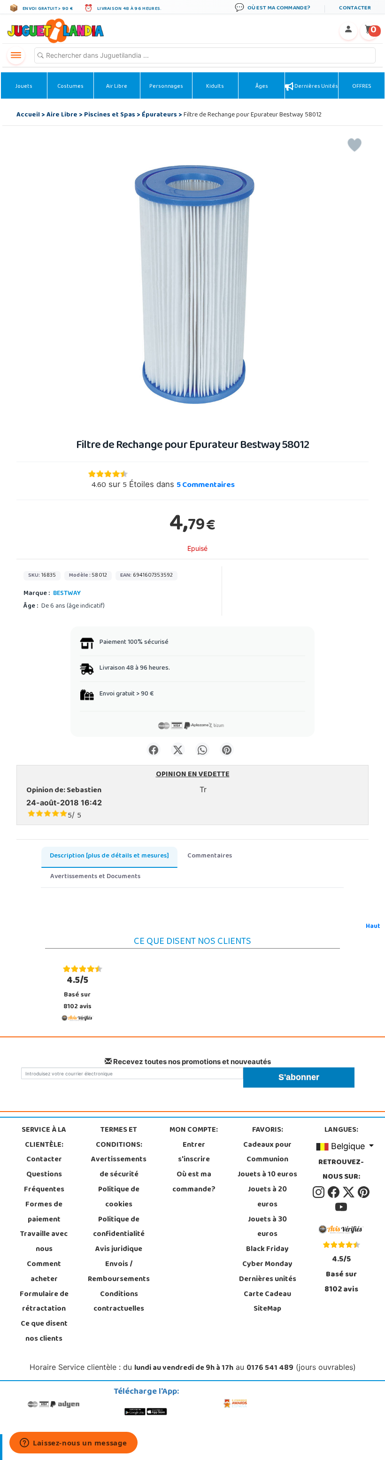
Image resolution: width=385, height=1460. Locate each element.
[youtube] (341, 1207)
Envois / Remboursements (119, 1272)
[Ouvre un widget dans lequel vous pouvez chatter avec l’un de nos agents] (73, 1443)
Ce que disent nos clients (44, 1332)
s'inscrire (194, 1159)
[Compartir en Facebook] (153, 749)
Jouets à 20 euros (267, 1197)
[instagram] (319, 1192)
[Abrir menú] (16, 55)
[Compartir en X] (178, 749)
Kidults (215, 87)
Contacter (44, 1159)
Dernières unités (315, 87)
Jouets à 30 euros (267, 1228)
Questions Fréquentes (44, 1182)
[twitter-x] (349, 1192)
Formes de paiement (43, 1212)
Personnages (166, 87)
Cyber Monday (267, 1264)
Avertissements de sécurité (118, 1167)
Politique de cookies (118, 1197)
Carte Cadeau (267, 1294)
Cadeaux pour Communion (267, 1153)
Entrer (194, 1145)
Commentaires (206, 486)
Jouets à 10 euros (267, 1174)
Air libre (116, 87)
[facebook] (334, 1192)
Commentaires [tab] (209, 856)
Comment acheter (44, 1272)
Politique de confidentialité (119, 1228)
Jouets (23, 87)
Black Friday (267, 1249)
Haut (373, 927)
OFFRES (361, 87)
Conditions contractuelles (118, 1302)
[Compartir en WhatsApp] (202, 749)
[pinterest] (363, 1192)
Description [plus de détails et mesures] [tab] (109, 856)
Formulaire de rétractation (44, 1302)
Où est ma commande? (194, 1182)
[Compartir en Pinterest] (227, 749)
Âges (261, 87)
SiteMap (267, 1309)
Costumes (70, 87)
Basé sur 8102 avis (77, 993)
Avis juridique (118, 1249)
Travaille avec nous (44, 1242)
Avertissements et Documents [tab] (95, 877)
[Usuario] (348, 31)
